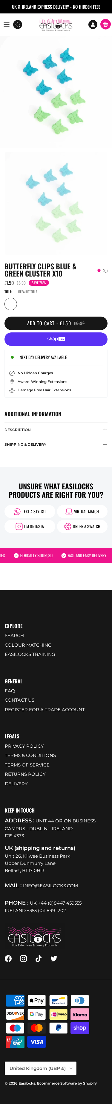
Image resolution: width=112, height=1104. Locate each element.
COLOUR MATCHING (28, 645)
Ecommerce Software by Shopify (67, 1083)
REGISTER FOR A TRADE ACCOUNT (45, 709)
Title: (8, 291)
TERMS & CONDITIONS (30, 755)
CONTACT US (19, 700)
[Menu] (6, 24)
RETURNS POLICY (25, 774)
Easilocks (27, 1083)
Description (17, 429)
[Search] (19, 24)
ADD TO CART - (56, 323)
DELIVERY (16, 784)
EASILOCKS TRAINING (30, 654)
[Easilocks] (56, 24)
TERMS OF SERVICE (27, 765)
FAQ (10, 691)
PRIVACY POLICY (24, 746)
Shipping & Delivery (25, 444)
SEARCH (14, 635)
